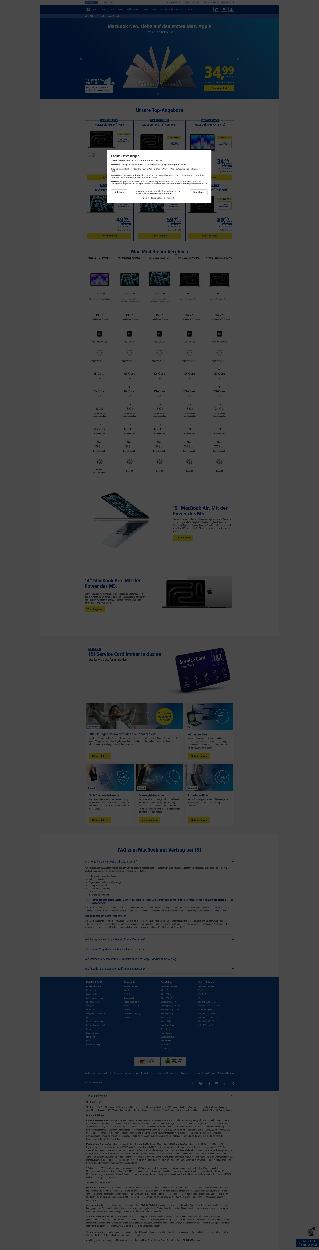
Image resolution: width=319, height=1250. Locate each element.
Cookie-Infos (171, 198)
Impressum (145, 198)
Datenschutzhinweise (158, 198)
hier (145, 193)
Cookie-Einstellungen (125, 156)
